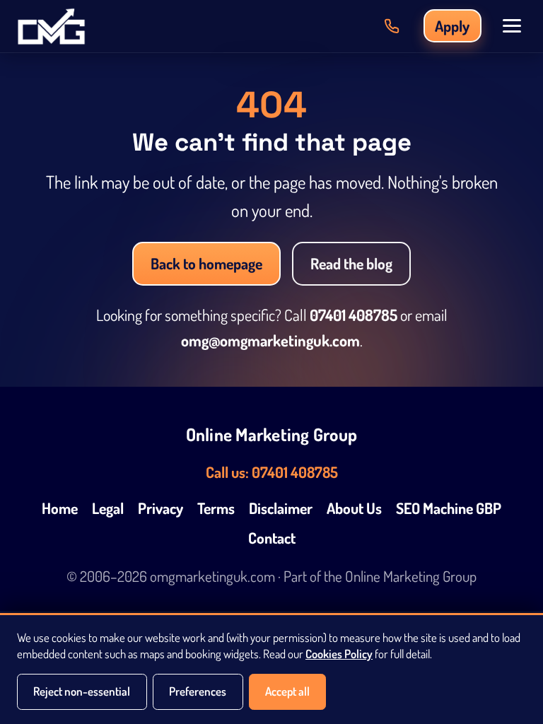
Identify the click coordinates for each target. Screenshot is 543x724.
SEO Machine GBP (448, 508)
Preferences (197, 691)
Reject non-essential (81, 691)
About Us (354, 508)
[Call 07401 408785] (392, 26)
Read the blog (351, 263)
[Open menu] (512, 25)
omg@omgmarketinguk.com (270, 340)
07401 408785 (353, 315)
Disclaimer (281, 508)
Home (60, 508)
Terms (216, 508)
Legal (108, 508)
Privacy (160, 508)
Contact (272, 537)
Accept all (287, 691)
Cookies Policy (339, 653)
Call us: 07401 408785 (272, 471)
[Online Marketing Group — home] (51, 26)
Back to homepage (206, 263)
